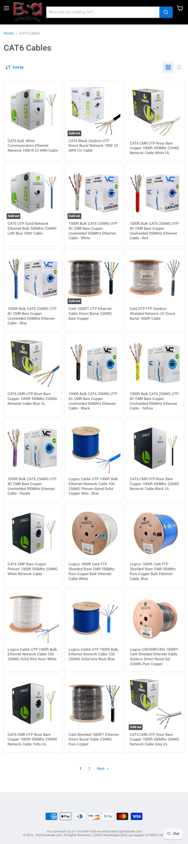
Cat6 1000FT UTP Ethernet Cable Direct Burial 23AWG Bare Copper (90, 313)
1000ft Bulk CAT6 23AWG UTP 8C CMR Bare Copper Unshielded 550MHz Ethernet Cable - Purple (32, 486)
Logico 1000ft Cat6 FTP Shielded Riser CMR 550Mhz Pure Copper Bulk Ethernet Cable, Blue (153, 571)
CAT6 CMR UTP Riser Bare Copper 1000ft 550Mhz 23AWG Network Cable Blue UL (32, 399)
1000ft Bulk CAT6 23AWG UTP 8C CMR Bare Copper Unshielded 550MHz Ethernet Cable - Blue (32, 316)
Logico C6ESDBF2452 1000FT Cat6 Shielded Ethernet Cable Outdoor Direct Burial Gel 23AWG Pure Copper (154, 656)
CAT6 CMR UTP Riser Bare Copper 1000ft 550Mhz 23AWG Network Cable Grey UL (154, 739)
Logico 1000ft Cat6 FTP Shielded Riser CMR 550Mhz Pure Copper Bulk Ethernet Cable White (91, 571)
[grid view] (168, 67)
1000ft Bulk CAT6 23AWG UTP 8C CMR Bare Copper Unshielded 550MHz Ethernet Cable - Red (154, 230)
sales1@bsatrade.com (125, 831)
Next (101, 768)
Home (9, 33)
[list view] (179, 67)
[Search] (166, 12)
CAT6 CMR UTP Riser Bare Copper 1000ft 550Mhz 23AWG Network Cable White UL (154, 148)
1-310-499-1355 (85, 831)
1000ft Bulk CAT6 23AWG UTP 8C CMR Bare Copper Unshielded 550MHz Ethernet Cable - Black (93, 401)
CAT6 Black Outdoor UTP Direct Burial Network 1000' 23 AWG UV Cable (93, 146)
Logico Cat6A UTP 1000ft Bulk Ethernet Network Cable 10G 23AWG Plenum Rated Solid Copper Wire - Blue (93, 486)
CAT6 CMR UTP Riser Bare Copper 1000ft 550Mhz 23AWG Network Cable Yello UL (32, 739)
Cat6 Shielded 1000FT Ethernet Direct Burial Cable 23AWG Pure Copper (94, 739)
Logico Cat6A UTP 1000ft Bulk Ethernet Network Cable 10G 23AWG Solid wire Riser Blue (93, 654)
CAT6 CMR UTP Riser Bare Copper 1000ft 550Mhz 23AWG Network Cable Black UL (154, 484)
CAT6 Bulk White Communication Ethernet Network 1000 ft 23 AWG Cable (33, 146)
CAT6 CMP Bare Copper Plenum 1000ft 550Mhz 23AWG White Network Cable (33, 569)
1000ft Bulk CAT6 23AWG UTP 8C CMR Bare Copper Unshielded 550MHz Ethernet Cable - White (93, 230)
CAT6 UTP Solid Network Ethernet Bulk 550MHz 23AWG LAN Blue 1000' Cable (32, 228)
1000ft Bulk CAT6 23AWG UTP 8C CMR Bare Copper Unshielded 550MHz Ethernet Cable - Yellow (154, 401)
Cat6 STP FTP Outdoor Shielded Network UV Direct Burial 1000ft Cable (152, 313)
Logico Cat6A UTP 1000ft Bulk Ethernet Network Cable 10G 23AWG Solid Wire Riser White (32, 654)
